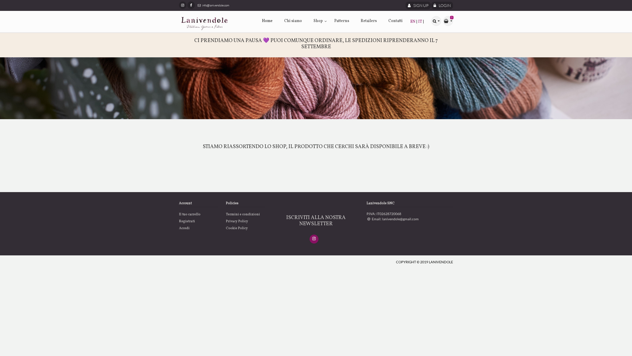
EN (413, 21)
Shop (318, 21)
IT (420, 21)
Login (444, 5)
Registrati (187, 221)
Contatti (395, 21)
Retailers (369, 21)
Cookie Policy (237, 228)
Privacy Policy (237, 221)
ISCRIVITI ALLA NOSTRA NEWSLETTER (316, 220)
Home (267, 21)
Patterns (341, 21)
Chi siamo (293, 21)
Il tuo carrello (189, 214)
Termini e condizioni (243, 214)
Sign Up (421, 5)
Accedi (184, 228)
